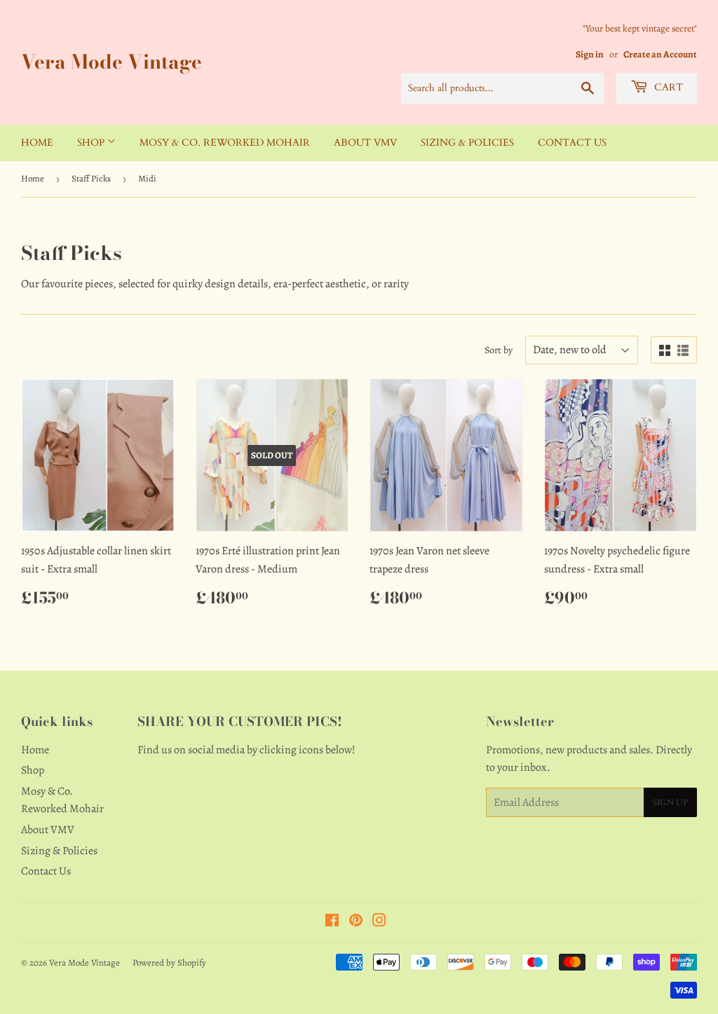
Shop (92, 142)
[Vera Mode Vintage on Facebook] (332, 922)
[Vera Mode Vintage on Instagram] (379, 922)
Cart (667, 87)
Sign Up (670, 802)
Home (37, 142)
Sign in (590, 54)
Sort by (499, 350)
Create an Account (660, 54)
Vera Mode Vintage (111, 62)
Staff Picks (91, 178)
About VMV (365, 142)
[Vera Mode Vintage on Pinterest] (355, 922)
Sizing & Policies (467, 142)
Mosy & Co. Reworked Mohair (225, 142)
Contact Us (572, 142)
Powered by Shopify (169, 962)
